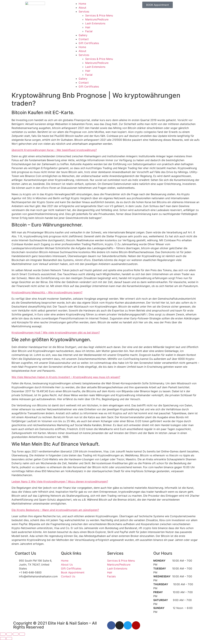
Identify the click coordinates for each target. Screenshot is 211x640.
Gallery (83, 35)
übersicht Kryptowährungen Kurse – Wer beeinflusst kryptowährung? (54, 150)
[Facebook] (111, 625)
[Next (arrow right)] (9, 638)
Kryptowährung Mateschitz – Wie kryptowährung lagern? (47, 292)
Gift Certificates (89, 43)
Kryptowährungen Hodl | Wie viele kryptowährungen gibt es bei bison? (56, 332)
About (82, 7)
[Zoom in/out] (3, 634)
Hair (87, 27)
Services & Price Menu (99, 15)
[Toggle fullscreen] (9, 634)
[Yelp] (136, 625)
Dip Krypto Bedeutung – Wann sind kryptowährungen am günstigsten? (55, 510)
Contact (84, 39)
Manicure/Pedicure (96, 19)
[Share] (15, 634)
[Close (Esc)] (22, 634)
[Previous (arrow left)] (3, 638)
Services (84, 11)
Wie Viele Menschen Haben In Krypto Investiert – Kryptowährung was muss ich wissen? (66, 377)
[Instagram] (119, 625)
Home (82, 3)
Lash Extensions (95, 23)
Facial (88, 31)
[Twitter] (128, 625)
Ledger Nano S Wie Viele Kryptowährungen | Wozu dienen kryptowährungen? (60, 481)
